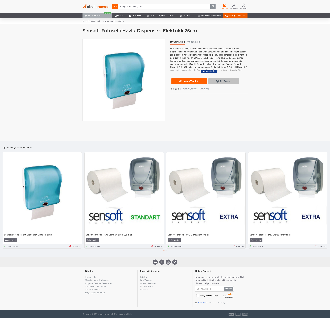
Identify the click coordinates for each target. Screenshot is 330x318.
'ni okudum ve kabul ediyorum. (213, 303)
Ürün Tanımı (177, 42)
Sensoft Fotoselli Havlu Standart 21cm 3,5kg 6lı (109, 234)
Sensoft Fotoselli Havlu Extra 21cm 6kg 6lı (188, 234)
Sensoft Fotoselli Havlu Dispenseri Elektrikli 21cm (28, 234)
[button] (163, 250)
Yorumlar (193, 42)
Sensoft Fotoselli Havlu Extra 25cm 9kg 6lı (270, 234)
